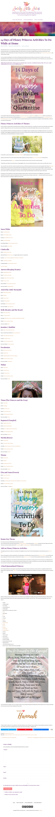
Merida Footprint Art (9, 446)
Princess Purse (5, 298)
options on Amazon (42, 555)
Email (4, 772)
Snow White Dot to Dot (8, 237)
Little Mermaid (10, 306)
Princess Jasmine (11, 344)
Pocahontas (10, 361)
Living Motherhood (28, 19)
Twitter (30, 807)
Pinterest (27, 807)
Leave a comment (25, 46)
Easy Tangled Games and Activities (10, 428)
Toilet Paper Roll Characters (8, 335)
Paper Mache (5, 622)
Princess (29, 734)
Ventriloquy (5, 628)
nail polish (36, 543)
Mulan (9, 378)
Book (16, 243)
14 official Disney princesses (46, 52)
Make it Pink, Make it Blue (9, 277)
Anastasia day (40, 115)
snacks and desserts (16, 332)
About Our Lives (19, 802)
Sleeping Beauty (10, 286)
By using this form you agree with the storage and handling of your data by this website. (21, 785)
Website (4, 778)
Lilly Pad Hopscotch (7, 411)
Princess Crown (6, 280)
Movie (9, 243)
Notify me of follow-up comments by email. (13, 792)
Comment (5, 749)
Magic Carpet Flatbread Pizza (8, 329)
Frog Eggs (5, 405)
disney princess (17, 734)
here (23, 64)
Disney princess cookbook (19, 154)
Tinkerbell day (22, 115)
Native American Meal (7, 350)
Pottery (4, 627)
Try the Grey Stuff (6, 315)
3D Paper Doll (6, 408)
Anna (12, 486)
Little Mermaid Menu (7, 292)
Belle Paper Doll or (8, 318)
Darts (4, 619)
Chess (4, 625)
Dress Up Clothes (4, 266)
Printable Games (7, 338)
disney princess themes (24, 734)
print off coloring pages (36, 157)
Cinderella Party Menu (7, 252)
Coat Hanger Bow (17, 446)
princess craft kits (27, 556)
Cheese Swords (6, 370)
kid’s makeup (18, 544)
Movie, (8, 263)
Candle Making (6, 630)
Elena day (33, 115)
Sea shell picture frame (7, 463)
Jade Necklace (7, 373)
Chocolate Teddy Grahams (8, 443)
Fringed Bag (5, 355)
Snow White (10, 246)
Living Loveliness (38, 19)
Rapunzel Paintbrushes (7, 425)
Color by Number (7, 257)
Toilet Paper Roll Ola (14, 480)
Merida (9, 451)
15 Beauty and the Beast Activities (18, 318)
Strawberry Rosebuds (7, 275)
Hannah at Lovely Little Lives (14, 46)
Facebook (23, 807)
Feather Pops (5, 352)
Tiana (9, 417)
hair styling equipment (26, 544)
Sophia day (28, 115)
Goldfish (4, 295)
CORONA (15, 570)
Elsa (8, 486)
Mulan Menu (5, 367)
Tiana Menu (5, 402)
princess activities (34, 734)
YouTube (32, 807)
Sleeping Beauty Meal (7, 272)
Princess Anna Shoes (22, 480)
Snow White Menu (6, 231)
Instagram (25, 807)
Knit (3, 614)
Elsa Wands (7, 480)
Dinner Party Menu (6, 312)
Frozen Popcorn (6, 477)
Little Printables (28, 802)
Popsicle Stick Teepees (13, 355)
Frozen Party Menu (6, 475)
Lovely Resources (38, 802)
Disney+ (13, 160)
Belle (8, 323)
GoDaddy (40, 810)
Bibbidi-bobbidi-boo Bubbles (17, 257)
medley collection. (23, 543)
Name (4, 766)
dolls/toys (51, 166)
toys (38, 174)
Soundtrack (13, 243)
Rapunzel (9, 434)
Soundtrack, (8, 375)
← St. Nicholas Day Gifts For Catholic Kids (8, 737)
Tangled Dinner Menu (7, 423)
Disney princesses (24, 117)
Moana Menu (5, 457)
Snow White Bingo (6, 240)
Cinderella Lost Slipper (7, 260)
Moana (9, 469)
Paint (4, 611)
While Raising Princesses (10, 733)
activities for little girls (8, 734)
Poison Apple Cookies (7, 234)
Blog (5, 733)
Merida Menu (5, 440)
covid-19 (13, 734)
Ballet (4, 624)
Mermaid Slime (7, 300)
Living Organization (17, 19)
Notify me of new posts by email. (11, 794)
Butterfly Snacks (10, 254)
